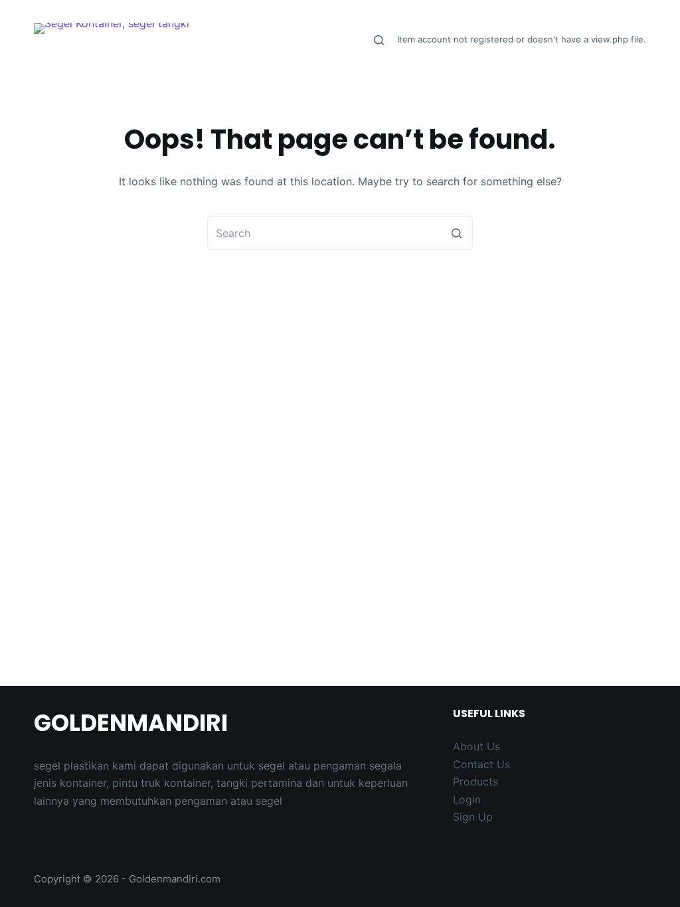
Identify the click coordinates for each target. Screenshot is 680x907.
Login (467, 799)
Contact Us (481, 764)
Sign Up (473, 816)
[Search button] (456, 233)
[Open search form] (379, 40)
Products (475, 781)
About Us (476, 746)
